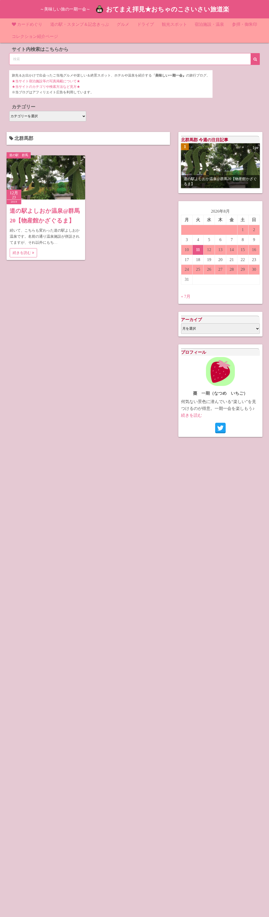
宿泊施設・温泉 (209, 24)
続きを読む (22, 253)
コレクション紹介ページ (35, 36)
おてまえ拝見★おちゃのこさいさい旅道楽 (167, 9)
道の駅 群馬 (18, 155)
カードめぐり (29, 24)
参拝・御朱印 (244, 24)
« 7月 (185, 296)
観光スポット (174, 24)
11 (198, 249)
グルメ (123, 24)
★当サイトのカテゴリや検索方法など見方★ (46, 87)
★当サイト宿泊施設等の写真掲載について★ (46, 81)
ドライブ (145, 24)
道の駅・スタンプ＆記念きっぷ (79, 24)
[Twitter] (220, 428)
